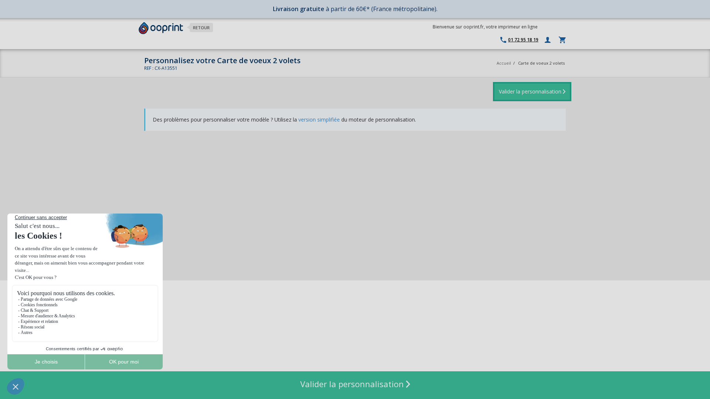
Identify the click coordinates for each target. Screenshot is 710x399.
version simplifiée (319, 119)
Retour (201, 27)
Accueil (504, 63)
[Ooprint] (161, 28)
